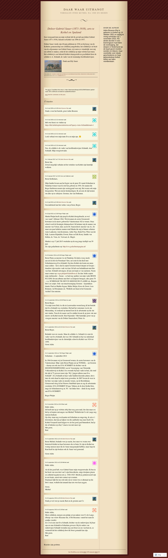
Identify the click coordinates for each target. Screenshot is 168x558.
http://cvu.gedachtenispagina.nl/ (74, 246)
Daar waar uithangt (84, 9)
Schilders (89, 74)
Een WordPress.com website (75, 552)
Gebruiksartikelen (62, 74)
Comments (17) (61, 75)
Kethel (78, 74)
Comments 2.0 (94, 552)
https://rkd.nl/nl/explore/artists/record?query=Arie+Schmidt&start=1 (69, 125)
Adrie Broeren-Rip (63, 108)
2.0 (86, 552)
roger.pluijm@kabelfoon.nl (67, 273)
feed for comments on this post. (55, 94)
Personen (83, 74)
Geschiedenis (72, 74)
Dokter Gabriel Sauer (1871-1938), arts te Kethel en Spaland (71, 30)
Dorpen (54, 74)
